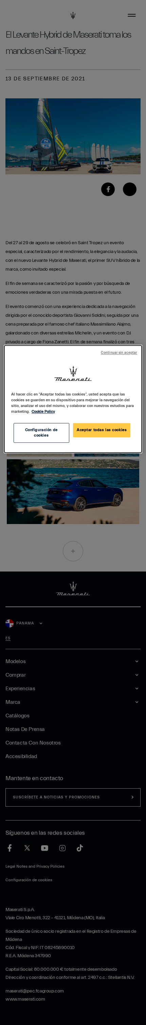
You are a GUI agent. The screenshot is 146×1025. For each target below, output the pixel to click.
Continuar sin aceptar (119, 353)
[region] (73, 399)
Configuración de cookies (41, 433)
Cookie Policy (43, 411)
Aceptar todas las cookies (102, 430)
